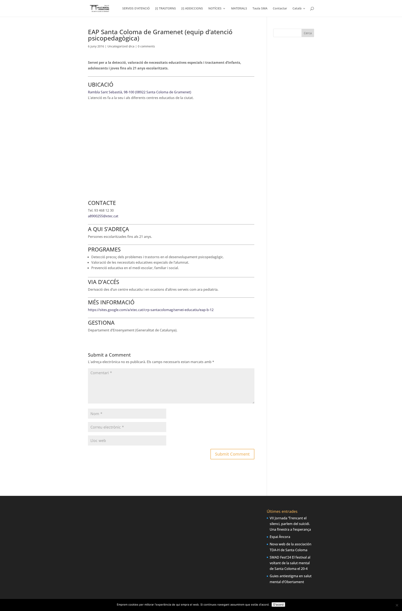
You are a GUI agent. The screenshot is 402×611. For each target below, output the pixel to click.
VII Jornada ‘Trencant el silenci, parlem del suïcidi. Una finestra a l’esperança (290, 524)
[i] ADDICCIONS (192, 8)
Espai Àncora (280, 536)
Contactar (280, 8)
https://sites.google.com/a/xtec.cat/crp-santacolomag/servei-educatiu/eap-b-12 (151, 309)
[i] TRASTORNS (165, 8)
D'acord (278, 604)
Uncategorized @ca (120, 46)
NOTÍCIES (215, 8)
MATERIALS (239, 8)
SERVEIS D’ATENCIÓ (136, 8)
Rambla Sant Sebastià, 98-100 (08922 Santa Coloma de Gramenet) (139, 92)
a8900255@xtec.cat (103, 216)
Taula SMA (260, 8)
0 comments (146, 46)
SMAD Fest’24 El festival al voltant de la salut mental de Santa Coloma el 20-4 (290, 563)
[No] (397, 605)
